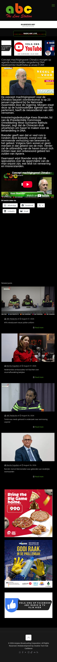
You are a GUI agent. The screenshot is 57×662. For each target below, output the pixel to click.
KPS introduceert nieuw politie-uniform (19, 323)
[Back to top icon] (28, 637)
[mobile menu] (53, 5)
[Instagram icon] (29, 652)
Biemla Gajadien (12, 366)
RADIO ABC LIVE (30, 33)
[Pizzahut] (28, 536)
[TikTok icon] (31, 652)
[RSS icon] (37, 652)
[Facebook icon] (23, 652)
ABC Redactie (11, 319)
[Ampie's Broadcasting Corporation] (21, 10)
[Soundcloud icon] (34, 652)
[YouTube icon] (26, 652)
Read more (39, 328)
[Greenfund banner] (28, 587)
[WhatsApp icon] (20, 652)
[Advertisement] (28, 249)
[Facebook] (28, 617)
